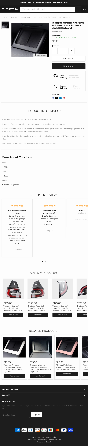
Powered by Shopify (44, 442)
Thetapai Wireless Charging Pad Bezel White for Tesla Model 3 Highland (13, 368)
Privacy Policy (51, 437)
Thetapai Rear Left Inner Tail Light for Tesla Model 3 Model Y (61, 308)
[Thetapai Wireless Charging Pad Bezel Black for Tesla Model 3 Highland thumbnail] (5, 25)
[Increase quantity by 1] (71, 51)
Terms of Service (38, 437)
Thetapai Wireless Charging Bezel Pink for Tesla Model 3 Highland (66, 367)
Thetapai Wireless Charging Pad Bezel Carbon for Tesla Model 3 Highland (40, 368)
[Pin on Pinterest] (64, 98)
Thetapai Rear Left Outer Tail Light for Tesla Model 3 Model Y (12, 308)
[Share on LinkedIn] (60, 98)
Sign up (36, 415)
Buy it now (68, 66)
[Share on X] (56, 98)
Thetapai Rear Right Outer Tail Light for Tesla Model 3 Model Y (37, 308)
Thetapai (58, 31)
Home (4, 17)
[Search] (78, 9)
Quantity (55, 46)
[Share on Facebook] (53, 98)
